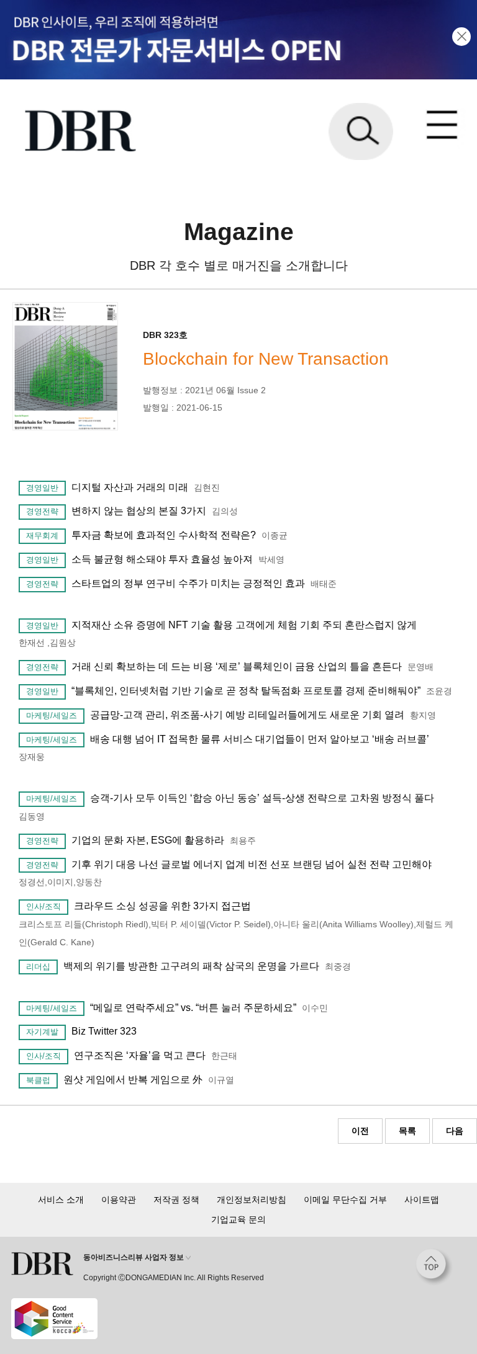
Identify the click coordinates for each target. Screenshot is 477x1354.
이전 (360, 1131)
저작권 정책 (176, 1200)
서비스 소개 (61, 1200)
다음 (454, 1131)
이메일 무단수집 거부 (345, 1200)
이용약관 (118, 1200)
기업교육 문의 (238, 1219)
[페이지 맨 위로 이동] (434, 1267)
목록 (407, 1131)
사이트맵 (421, 1200)
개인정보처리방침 (251, 1200)
